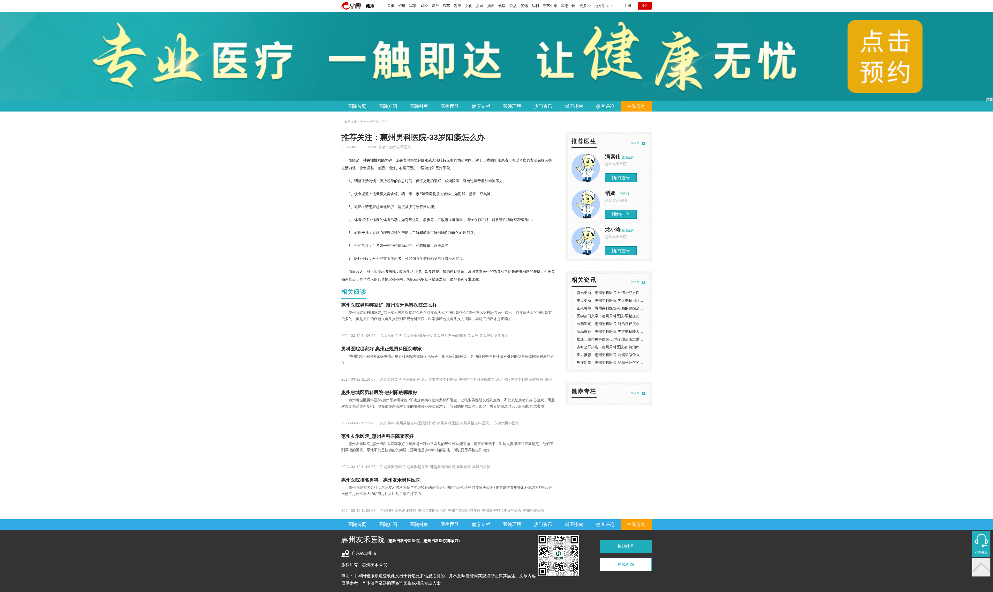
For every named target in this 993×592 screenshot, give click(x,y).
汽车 (446, 6)
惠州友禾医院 (400, 147)
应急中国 (568, 6)
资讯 (401, 6)
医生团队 (450, 106)
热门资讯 (543, 106)
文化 (468, 6)
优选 (524, 6)
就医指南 (574, 106)
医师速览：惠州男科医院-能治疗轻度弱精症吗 (613, 324)
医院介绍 (388, 106)
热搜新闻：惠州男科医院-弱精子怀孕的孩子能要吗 (617, 362)
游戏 (457, 6)
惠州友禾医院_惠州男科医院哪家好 (377, 436)
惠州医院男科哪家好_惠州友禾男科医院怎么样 (389, 305)
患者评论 (605, 106)
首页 (390, 6)
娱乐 (435, 6)
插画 (490, 6)
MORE (635, 143)
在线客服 (981, 552)
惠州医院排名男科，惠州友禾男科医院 (380, 480)
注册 (628, 6)
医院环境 (512, 106)
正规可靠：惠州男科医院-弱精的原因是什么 (612, 308)
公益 (513, 6)
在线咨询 (636, 106)
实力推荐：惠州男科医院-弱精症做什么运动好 (613, 355)
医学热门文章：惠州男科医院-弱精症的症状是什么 (617, 316)
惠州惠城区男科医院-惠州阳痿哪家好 (379, 392)
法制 (535, 6)
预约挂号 (621, 177)
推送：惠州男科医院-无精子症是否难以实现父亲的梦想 (621, 339)
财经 (424, 6)
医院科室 (419, 106)
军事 (413, 6)
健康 (370, 6)
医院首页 (357, 106)
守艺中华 (550, 6)
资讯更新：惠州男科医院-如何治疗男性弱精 (612, 293)
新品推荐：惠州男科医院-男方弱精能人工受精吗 (615, 331)
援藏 (479, 6)
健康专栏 (481, 106)
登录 (645, 6)
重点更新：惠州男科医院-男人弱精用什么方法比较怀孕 (621, 300)
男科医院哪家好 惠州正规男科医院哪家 (381, 348)
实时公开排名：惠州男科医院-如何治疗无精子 (613, 347)
